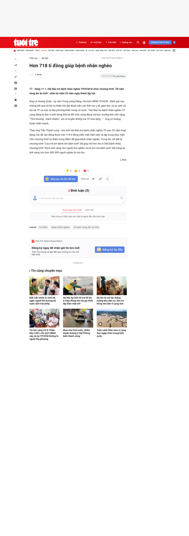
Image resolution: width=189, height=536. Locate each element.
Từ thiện (43, 227)
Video (37, 50)
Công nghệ (79, 50)
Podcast (82, 42)
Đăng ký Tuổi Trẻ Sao (160, 42)
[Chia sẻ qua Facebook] (93, 179)
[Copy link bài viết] (100, 179)
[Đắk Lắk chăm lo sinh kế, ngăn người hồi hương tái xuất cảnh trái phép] (44, 285)
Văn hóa (111, 50)
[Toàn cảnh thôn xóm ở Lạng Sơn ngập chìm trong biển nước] (112, 318)
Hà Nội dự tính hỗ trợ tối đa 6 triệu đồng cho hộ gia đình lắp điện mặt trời (78, 300)
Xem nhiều (30, 50)
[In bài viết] (15, 105)
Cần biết (112, 42)
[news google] (113, 76)
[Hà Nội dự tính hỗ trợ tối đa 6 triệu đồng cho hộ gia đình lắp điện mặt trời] (78, 285)
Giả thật (159, 50)
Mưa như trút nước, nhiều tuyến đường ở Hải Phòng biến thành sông (76, 333)
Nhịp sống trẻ (101, 50)
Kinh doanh (69, 50)
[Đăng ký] (109, 249)
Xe (86, 50)
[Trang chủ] (14, 50)
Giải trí (119, 50)
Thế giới (51, 50)
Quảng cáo (127, 42)
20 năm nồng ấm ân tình (86, 227)
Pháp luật (60, 50)
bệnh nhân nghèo (61, 227)
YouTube (97, 42)
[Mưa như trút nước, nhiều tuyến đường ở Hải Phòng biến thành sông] (78, 318)
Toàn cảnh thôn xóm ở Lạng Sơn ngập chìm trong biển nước (111, 333)
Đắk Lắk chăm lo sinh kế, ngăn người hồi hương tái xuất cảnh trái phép (42, 300)
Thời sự (44, 50)
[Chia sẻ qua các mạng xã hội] (107, 179)
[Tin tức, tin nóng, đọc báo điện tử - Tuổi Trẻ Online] (25, 42)
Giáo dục (135, 50)
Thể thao (126, 50)
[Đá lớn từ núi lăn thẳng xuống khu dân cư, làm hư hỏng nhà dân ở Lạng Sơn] (112, 285)
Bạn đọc (167, 50)
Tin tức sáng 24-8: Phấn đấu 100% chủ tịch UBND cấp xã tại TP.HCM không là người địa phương (43, 334)
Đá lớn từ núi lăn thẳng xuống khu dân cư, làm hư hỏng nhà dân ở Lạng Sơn (110, 300)
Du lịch (91, 50)
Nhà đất (143, 50)
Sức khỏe (151, 50)
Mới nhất (21, 50)
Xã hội (44, 58)
